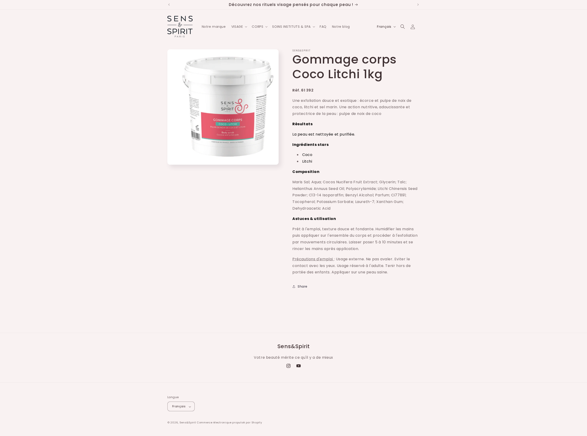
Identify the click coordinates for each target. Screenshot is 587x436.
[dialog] (356, 195)
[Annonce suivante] (418, 4)
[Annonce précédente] (169, 4)
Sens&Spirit (188, 423)
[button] (239, 26)
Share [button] (302, 286)
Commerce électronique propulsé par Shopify (229, 423)
